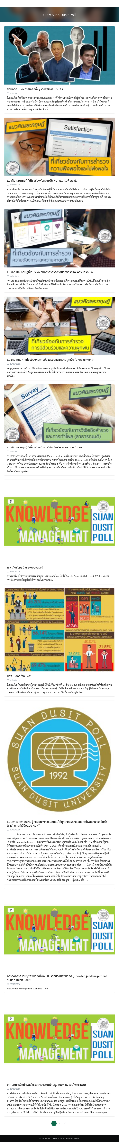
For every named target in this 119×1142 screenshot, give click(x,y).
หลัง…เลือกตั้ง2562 (19, 676)
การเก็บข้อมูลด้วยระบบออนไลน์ (25, 567)
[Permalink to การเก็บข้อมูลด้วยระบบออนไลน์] (59, 520)
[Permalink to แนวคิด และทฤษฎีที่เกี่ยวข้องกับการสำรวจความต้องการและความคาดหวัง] (59, 237)
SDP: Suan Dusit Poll (59, 14)
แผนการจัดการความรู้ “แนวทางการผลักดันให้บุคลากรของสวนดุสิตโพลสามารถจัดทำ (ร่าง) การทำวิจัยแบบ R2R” (57, 823)
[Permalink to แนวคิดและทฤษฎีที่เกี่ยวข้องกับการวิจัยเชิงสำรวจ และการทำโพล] (59, 413)
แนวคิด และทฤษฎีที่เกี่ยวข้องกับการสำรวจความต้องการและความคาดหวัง (50, 272)
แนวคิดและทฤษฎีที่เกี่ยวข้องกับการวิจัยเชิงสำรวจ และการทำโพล (45, 447)
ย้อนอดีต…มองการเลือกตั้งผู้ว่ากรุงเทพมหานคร (35, 89)
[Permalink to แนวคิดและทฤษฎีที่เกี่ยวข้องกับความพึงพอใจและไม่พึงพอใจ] (59, 146)
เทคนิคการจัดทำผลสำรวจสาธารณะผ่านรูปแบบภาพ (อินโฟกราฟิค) (46, 1084)
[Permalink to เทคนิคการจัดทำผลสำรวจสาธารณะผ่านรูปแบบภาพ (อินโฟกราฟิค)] (59, 1038)
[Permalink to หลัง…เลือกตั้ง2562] (59, 629)
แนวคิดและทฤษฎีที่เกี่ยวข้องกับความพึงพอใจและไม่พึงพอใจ (42, 180)
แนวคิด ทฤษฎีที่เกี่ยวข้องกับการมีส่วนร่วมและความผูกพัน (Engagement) (50, 359)
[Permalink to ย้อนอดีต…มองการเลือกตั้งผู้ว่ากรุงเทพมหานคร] (59, 55)
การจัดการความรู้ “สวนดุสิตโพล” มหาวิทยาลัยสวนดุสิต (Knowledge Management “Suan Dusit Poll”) (57, 978)
